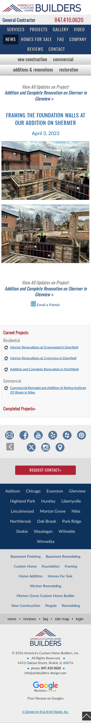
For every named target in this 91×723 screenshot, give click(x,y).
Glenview (77, 491)
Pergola (51, 606)
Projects (39, 29)
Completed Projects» (19, 409)
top (86, 716)
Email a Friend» (48, 305)
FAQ (60, 39)
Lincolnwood (22, 511)
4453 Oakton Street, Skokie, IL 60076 (45, 663)
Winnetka (45, 542)
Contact (57, 49)
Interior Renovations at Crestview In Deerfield (43, 358)
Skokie (22, 532)
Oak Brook (46, 521)
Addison (12, 491)
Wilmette (67, 532)
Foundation (51, 566)
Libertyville (71, 501)
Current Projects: (16, 333)
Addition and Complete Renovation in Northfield (44, 369)
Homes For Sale (60, 576)
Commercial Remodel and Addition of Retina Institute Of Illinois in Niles (48, 390)
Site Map (64, 619)
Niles (76, 511)
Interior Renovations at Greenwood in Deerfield (44, 347)
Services (16, 29)
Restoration (68, 69)
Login (79, 619)
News (11, 39)
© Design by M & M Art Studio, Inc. (45, 712)
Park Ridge (71, 521)
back (10, 446)
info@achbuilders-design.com (45, 673)
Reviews (35, 49)
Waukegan (43, 532)
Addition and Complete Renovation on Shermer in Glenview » (46, 93)
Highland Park (22, 501)
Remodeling (71, 606)
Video (79, 29)
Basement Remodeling (63, 556)
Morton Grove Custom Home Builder (46, 596)
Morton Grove (52, 511)
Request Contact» (45, 470)
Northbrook (20, 521)
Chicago (33, 491)
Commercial (63, 59)
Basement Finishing (26, 556)
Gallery (61, 29)
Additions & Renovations (33, 69)
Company (77, 39)
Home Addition (31, 576)
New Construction (32, 59)
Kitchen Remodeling (45, 586)
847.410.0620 (69, 20)
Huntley (48, 501)
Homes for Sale (36, 39)
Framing (71, 566)
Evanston (55, 491)
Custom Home (25, 566)
